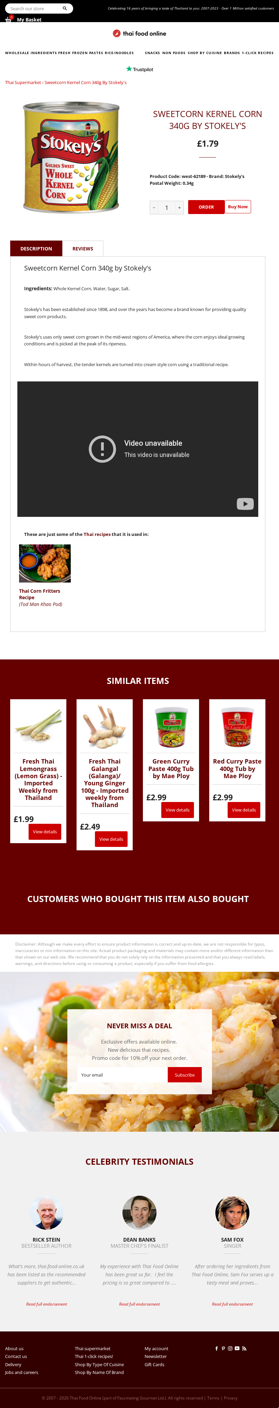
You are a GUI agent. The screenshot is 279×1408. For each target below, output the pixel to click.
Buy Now (238, 206)
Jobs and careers (21, 1372)
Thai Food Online (85, 1398)
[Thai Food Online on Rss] (245, 1348)
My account (156, 1348)
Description (36, 248)
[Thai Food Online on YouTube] (238, 1348)
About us (14, 1348)
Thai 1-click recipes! (94, 1356)
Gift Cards (154, 1364)
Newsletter (156, 1356)
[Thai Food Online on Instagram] (231, 1348)
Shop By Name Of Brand (99, 1372)
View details (45, 832)
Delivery (13, 1364)
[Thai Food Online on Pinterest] (224, 1348)
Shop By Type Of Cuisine (99, 1364)
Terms (213, 1398)
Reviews (82, 248)
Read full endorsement (46, 1304)
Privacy (230, 1398)
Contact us (16, 1356)
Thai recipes (97, 534)
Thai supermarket (23, 82)
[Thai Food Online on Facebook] (217, 1348)
